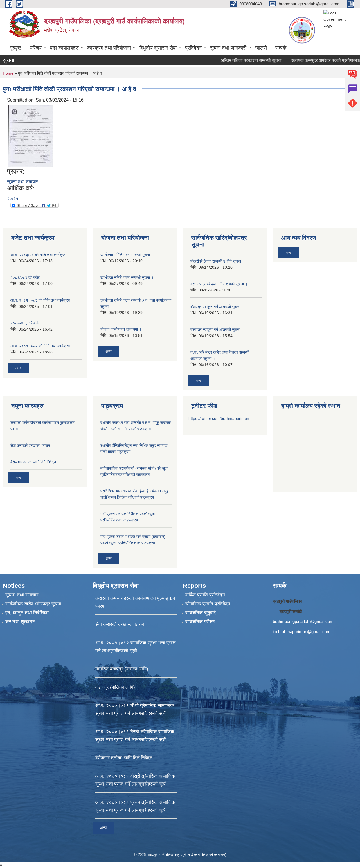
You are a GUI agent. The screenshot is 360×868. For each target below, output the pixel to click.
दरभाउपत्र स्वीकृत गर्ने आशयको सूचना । (219, 284)
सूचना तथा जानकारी (228, 48)
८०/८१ (12, 198)
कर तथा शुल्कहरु (20, 621)
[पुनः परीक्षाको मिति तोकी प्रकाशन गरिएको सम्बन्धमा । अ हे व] (30, 135)
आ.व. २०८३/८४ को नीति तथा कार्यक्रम (38, 254)
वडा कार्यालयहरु (64, 48)
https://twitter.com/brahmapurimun (218, 418)
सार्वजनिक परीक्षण (200, 621)
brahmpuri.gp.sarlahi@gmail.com (303, 621)
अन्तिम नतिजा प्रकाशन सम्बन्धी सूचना (236, 60)
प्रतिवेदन (193, 48)
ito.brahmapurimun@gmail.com (301, 631)
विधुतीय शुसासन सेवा (158, 48)
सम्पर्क (280, 48)
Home (8, 73)
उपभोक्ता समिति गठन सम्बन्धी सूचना (125, 254)
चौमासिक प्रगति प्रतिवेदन (207, 604)
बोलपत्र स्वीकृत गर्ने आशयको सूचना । (217, 306)
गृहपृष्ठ (15, 48)
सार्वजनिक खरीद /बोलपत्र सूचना (33, 604)
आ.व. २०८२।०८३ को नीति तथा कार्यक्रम (40, 300)
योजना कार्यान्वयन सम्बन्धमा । (120, 329)
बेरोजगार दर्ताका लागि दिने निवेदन (33, 462)
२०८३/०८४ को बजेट (25, 277)
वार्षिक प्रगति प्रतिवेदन (205, 595)
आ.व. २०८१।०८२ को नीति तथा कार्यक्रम (40, 346)
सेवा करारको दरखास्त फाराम (30, 445)
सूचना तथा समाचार (22, 181)
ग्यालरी (261, 48)
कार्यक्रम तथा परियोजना (109, 48)
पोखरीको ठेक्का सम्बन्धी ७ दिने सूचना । (217, 261)
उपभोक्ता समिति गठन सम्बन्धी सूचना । (127, 277)
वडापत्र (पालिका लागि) (115, 687)
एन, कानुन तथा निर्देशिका (27, 612)
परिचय (36, 48)
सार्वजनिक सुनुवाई (200, 612)
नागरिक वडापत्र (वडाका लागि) (121, 669)
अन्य (18, 368)
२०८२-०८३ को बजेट (25, 323)
